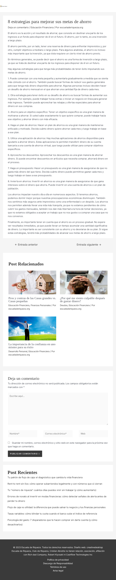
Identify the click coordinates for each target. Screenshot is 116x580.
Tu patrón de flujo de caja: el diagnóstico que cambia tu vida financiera (45, 477)
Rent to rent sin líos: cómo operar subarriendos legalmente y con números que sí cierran (55, 483)
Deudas (64, 305)
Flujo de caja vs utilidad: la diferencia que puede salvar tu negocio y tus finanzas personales (57, 507)
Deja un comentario (18, 27)
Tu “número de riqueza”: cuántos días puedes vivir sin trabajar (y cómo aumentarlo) (52, 490)
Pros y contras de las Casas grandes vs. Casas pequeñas (32, 299)
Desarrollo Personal (17, 351)
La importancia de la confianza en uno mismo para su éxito (31, 345)
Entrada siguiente (89, 244)
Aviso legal (58, 570)
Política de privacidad (58, 559)
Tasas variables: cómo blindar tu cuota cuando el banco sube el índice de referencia (52, 513)
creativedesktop (95, 547)
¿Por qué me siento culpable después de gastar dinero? (82, 299)
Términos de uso (58, 567)
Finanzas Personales (41, 305)
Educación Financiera (42, 27)
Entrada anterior (26, 244)
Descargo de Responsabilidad (58, 563)
